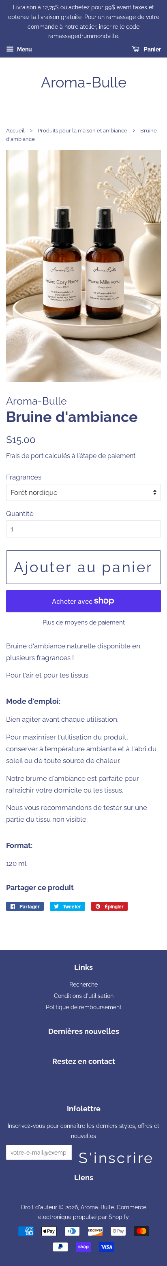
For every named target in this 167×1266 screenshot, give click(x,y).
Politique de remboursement (84, 1007)
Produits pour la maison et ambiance (82, 131)
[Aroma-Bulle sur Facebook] (83, 1079)
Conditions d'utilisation (83, 995)
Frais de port (24, 456)
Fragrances (23, 477)
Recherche (83, 984)
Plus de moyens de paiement (84, 622)
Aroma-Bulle (83, 82)
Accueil (15, 131)
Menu (24, 49)
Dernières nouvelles (83, 1031)
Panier (152, 49)
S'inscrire (116, 1154)
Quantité (20, 513)
